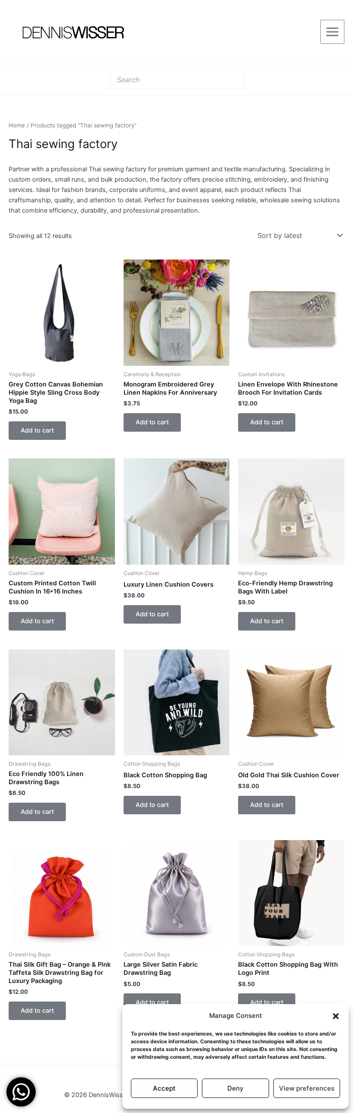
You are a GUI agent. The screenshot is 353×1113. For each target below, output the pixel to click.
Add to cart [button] (37, 430)
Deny (235, 1088)
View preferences (306, 1088)
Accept (164, 1088)
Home (17, 125)
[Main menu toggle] (332, 32)
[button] (335, 1016)
